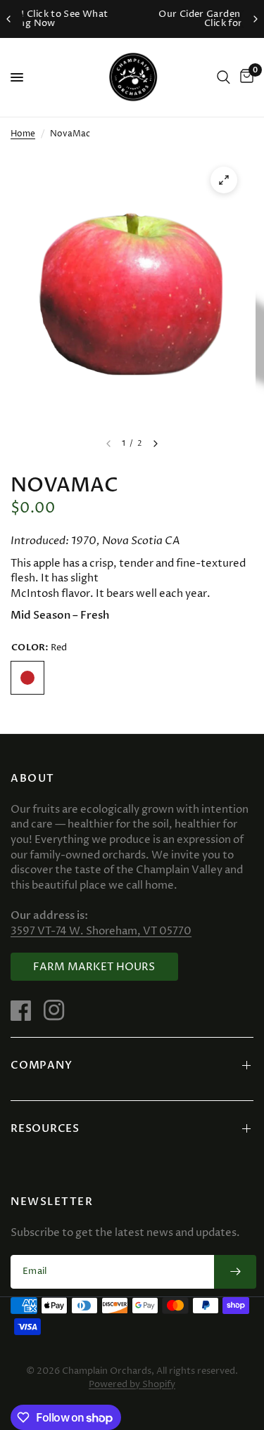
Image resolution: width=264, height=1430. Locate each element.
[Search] (223, 77)
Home (23, 134)
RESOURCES (45, 1128)
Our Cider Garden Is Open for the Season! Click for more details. (145, 19)
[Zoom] (223, 180)
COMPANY (41, 1065)
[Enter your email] (235, 1272)
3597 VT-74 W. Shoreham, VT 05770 (101, 931)
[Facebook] (26, 1010)
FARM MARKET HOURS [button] (94, 967)
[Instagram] (59, 1010)
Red (27, 678)
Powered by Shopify (132, 1384)
